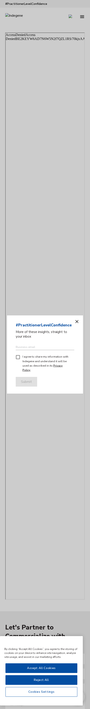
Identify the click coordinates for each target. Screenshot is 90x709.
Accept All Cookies (41, 668)
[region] (41, 670)
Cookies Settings (41, 692)
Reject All (41, 680)
